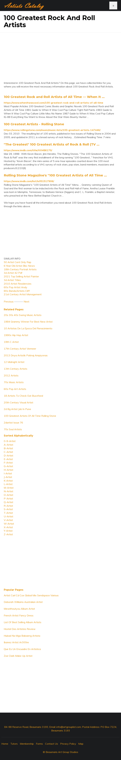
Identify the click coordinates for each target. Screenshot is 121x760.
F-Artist (8, 462)
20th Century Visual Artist (18, 402)
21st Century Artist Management (23, 294)
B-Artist (8, 448)
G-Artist (8, 466)
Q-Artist (8, 502)
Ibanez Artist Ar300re (16, 642)
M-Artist (9, 487)
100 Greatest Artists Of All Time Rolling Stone (30, 415)
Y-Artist (8, 530)
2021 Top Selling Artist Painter (21, 276)
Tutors (14, 743)
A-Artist (8, 444)
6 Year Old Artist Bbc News (19, 265)
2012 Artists (11, 375)
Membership (27, 743)
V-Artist (8, 520)
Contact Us (51, 743)
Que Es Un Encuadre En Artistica (22, 649)
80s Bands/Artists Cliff (17, 290)
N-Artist (8, 491)
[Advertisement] (60, 54)
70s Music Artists (14, 382)
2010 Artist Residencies (17, 283)
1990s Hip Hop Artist (16, 335)
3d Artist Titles (12, 280)
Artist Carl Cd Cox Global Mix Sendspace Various (31, 595)
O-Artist (8, 494)
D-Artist (8, 455)
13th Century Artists (15, 368)
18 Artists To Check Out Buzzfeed (23, 395)
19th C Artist (11, 341)
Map (80, 743)
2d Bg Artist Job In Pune (17, 409)
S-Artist (8, 509)
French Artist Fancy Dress (18, 615)
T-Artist (8, 512)
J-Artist (8, 477)
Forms (39, 743)
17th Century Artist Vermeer (20, 348)
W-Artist (9, 523)
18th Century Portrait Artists (20, 269)
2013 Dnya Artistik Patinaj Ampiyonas (26, 355)
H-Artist (8, 469)
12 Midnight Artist (14, 362)
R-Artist (8, 505)
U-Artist (8, 516)
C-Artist (8, 451)
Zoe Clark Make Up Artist (18, 655)
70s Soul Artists (13, 429)
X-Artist (8, 527)
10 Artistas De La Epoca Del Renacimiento (28, 328)
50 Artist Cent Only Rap (17, 262)
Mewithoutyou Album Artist (19, 608)
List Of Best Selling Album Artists (22, 622)
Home (4, 743)
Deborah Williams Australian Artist (23, 602)
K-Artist (8, 480)
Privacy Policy (68, 743)
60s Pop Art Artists (15, 389)
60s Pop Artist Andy (15, 287)
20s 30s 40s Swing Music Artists (22, 315)
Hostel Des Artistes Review (19, 629)
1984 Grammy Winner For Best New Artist (28, 321)
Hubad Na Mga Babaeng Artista (22, 635)
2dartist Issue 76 (13, 422)
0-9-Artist (10, 441)
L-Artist (8, 484)
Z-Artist (8, 534)
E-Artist (8, 459)
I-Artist (8, 473)
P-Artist (8, 498)
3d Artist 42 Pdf (13, 272)
